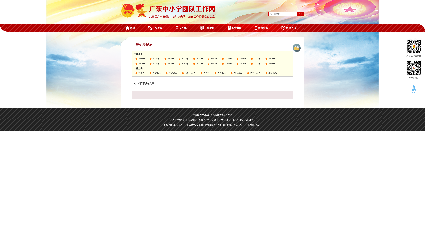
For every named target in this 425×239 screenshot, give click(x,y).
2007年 (257, 63)
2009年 (228, 63)
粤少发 (141, 73)
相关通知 (272, 73)
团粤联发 (221, 73)
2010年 (214, 63)
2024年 (156, 58)
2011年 (199, 63)
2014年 (156, 63)
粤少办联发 (190, 73)
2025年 (141, 58)
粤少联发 (156, 73)
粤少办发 (173, 73)
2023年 (170, 58)
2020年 (214, 58)
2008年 (242, 63)
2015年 (141, 63)
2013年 (170, 63)
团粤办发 (238, 73)
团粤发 (206, 73)
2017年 (257, 58)
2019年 (228, 58)
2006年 (271, 63)
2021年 (199, 58)
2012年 (185, 63)
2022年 (185, 58)
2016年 (271, 58)
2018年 (242, 58)
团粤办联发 (255, 73)
